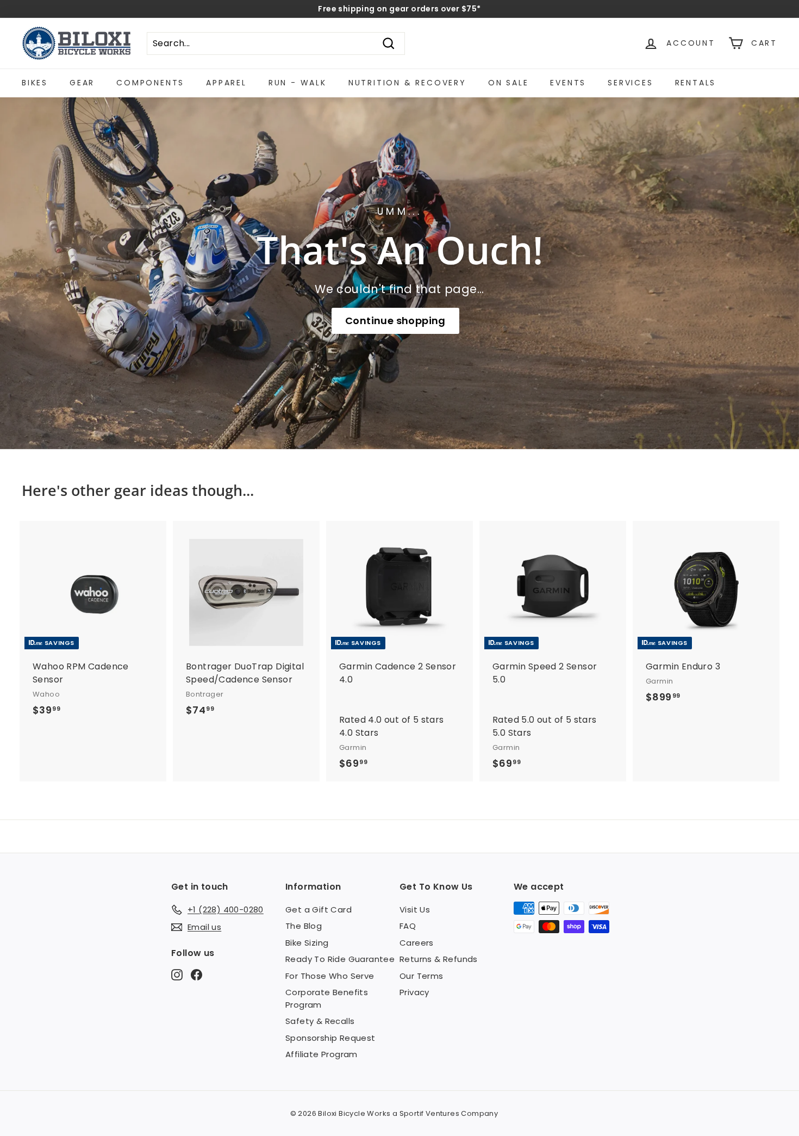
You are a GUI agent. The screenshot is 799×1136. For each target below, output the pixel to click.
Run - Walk (298, 82)
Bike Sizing (306, 942)
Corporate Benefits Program (326, 998)
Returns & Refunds (439, 959)
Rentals (695, 82)
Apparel (226, 82)
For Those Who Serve (329, 976)
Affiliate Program (321, 1054)
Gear (82, 82)
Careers (417, 942)
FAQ (408, 926)
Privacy (414, 992)
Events (568, 82)
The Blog (303, 926)
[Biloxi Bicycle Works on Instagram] (177, 974)
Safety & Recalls (319, 1021)
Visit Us (415, 909)
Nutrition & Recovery (407, 82)
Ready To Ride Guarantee (340, 959)
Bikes (35, 82)
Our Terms (422, 976)
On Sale (508, 82)
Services (630, 82)
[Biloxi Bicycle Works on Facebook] (196, 974)
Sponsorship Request (330, 1038)
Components (150, 82)
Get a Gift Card (318, 909)
